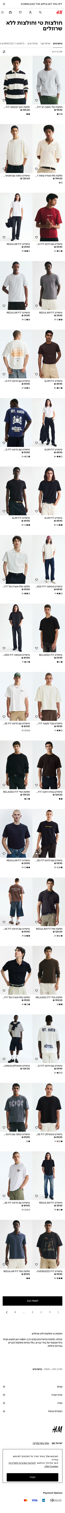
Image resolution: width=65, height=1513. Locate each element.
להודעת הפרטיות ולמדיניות (22, 1463)
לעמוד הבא (32, 1301)
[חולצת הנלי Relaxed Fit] (16, 764)
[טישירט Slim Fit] (48, 354)
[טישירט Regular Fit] (16, 217)
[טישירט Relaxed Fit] (48, 628)
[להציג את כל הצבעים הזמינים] (59, 114)
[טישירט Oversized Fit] (48, 1244)
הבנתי (33, 1477)
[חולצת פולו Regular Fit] (48, 901)
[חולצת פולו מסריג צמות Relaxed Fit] (48, 148)
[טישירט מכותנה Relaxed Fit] (48, 559)
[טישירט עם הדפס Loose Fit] (16, 696)
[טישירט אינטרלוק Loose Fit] (48, 1107)
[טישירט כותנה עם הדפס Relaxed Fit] (16, 1107)
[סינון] (5, 52)
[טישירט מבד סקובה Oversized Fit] (48, 696)
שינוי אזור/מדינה (41, 1443)
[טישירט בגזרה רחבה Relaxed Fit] (48, 764)
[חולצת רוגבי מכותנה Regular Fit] (16, 80)
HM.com (57, 1369)
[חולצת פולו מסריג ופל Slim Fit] (16, 559)
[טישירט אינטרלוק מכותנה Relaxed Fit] (16, 1038)
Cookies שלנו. (51, 1466)
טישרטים (37, 1369)
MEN (47, 1369)
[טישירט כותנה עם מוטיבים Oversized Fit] (16, 148)
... (24, 1312)
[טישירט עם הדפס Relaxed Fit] (48, 217)
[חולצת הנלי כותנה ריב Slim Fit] (48, 80)
